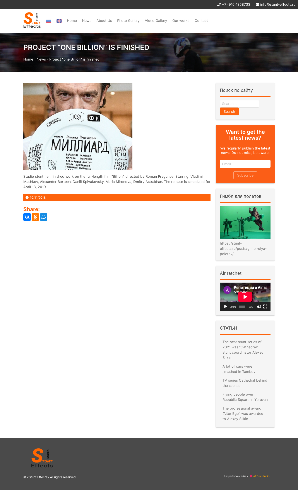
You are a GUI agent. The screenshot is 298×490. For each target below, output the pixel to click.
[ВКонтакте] (27, 217)
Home (72, 20)
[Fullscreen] (265, 306)
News (86, 20)
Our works (180, 20)
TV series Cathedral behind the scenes (245, 383)
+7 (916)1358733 (235, 4)
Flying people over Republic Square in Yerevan (245, 397)
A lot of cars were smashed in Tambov (239, 369)
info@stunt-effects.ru (277, 4)
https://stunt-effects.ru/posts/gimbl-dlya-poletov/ (243, 248)
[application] (245, 297)
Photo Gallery (128, 20)
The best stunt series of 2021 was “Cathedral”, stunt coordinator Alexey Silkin (243, 350)
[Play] (225, 306)
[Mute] (259, 306)
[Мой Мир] (43, 217)
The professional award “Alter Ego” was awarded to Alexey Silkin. (243, 413)
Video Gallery (156, 20)
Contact (201, 20)
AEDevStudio (261, 476)
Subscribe (245, 175)
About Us (104, 20)
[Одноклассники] (35, 217)
